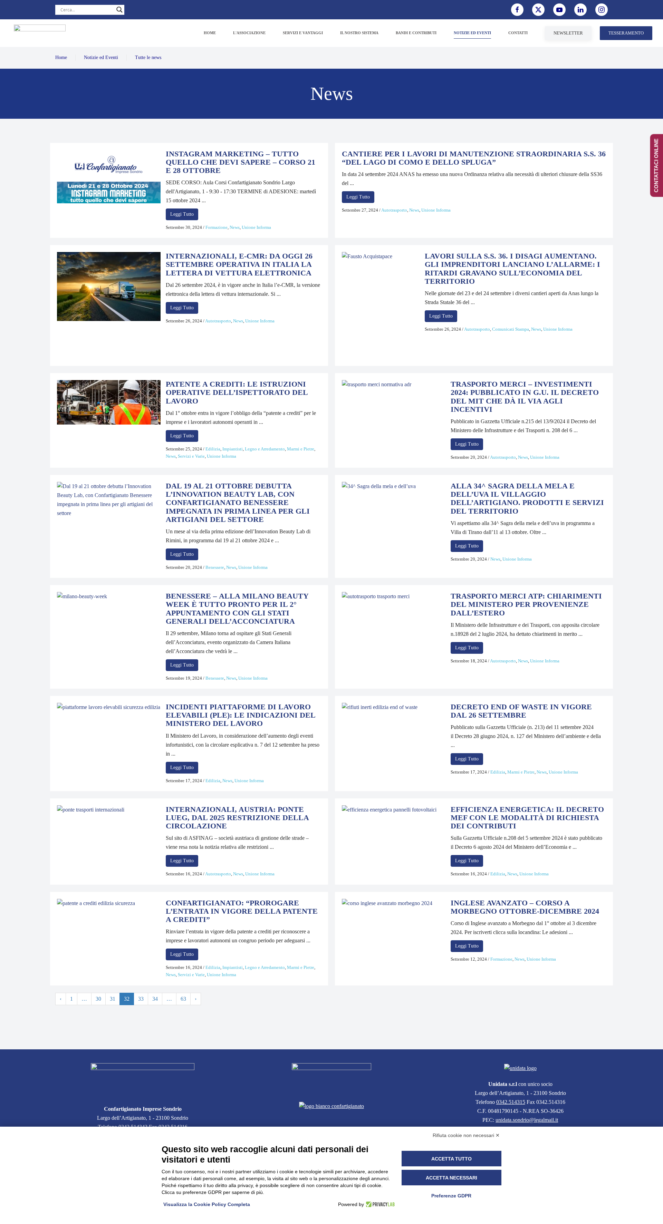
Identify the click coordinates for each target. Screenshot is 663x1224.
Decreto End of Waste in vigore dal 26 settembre (521, 710)
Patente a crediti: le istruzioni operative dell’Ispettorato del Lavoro (237, 392)
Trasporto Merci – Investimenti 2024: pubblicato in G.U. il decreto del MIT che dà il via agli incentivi (525, 397)
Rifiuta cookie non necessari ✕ (466, 1135)
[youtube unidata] (559, 9)
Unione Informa (256, 227)
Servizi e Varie (191, 456)
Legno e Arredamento (265, 448)
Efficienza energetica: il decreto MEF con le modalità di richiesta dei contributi (527, 817)
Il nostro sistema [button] (359, 33)
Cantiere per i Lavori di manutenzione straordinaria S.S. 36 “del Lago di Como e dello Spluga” (474, 157)
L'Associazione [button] (249, 33)
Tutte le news (148, 57)
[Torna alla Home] (40, 33)
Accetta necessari (451, 1178)
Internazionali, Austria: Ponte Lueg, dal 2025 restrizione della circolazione (237, 817)
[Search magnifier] (119, 9)
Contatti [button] (518, 33)
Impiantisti (232, 448)
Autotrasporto (394, 210)
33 (141, 999)
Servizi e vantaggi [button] (303, 33)
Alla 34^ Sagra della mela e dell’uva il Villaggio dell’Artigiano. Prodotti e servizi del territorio (527, 498)
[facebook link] (517, 9)
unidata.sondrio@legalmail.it (527, 1120)
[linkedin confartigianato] (580, 9)
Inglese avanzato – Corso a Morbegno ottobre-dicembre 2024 (525, 906)
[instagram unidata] (601, 9)
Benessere (214, 567)
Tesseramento (626, 33)
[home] (142, 1080)
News (235, 227)
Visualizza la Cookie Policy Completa (206, 1204)
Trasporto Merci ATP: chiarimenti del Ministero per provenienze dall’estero (526, 604)
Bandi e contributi (416, 33)
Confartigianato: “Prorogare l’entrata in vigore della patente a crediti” (242, 911)
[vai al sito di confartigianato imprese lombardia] (331, 1078)
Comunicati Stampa (510, 329)
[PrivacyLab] (379, 1204)
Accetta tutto (451, 1159)
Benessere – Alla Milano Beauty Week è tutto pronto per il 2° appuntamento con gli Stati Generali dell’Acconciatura (237, 608)
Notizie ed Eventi (101, 57)
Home (210, 33)
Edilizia (212, 448)
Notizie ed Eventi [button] (472, 33)
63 (183, 999)
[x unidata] (538, 9)
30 (98, 999)
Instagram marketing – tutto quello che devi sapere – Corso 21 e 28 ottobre (240, 162)
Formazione (216, 227)
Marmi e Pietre (300, 448)
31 (112, 999)
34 (155, 999)
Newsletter (568, 33)
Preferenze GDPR (451, 1195)
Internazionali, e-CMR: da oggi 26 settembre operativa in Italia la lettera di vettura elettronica (239, 264)
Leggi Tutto (182, 214)
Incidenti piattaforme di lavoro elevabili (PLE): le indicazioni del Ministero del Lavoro (240, 715)
